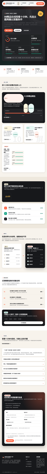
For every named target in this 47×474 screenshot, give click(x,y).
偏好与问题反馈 (28, 466)
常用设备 (25, 419)
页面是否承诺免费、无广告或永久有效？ (12, 373)
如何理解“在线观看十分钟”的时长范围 (18, 291)
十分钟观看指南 (31, 3)
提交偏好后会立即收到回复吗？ (10, 383)
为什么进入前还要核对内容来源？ (10, 368)
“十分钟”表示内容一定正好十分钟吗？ (12, 350)
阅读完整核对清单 (6, 169)
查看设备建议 (28, 139)
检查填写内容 (10, 440)
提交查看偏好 (40, 3)
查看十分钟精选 (9, 30)
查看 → (41, 291)
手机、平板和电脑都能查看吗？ (10, 364)
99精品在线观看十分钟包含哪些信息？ (11, 359)
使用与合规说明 (36, 472)
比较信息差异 (26, 30)
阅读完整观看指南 (5, 343)
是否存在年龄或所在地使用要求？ (10, 378)
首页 (18, 3)
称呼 (7, 412)
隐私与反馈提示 (42, 472)
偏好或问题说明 (9, 425)
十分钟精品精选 (23, 3)
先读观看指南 (17, 30)
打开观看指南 (23, 322)
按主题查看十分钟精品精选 (15, 297)
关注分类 (7, 419)
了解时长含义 (6, 139)
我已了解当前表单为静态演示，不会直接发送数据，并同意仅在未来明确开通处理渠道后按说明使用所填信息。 (24, 436)
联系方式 (26, 412)
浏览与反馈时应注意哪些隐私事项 (17, 303)
